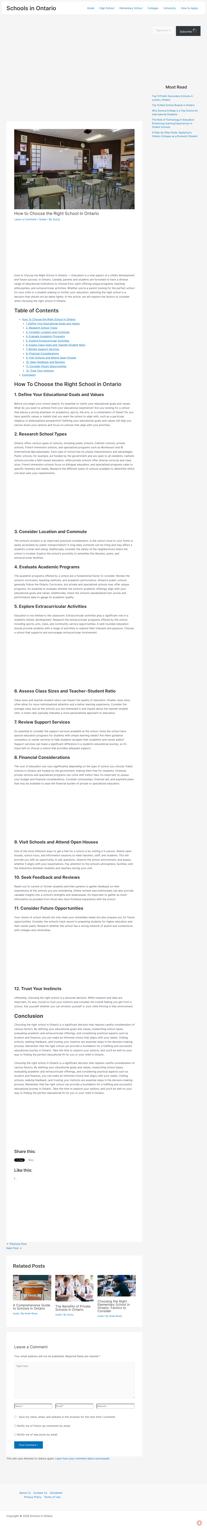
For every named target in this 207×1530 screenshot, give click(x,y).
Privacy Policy (32, 1497)
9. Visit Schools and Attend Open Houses (51, 357)
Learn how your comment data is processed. (82, 1458)
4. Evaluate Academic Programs (45, 336)
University (169, 8)
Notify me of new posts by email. (37, 1434)
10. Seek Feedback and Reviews (45, 362)
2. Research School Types (41, 327)
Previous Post (16, 1243)
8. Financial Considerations (42, 353)
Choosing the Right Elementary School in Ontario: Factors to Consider (114, 1306)
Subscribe (186, 31)
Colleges (153, 8)
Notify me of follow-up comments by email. (44, 1425)
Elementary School (131, 8)
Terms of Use (52, 1497)
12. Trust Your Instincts (40, 370)
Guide (90, 8)
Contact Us (40, 1492)
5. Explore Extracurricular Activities (47, 340)
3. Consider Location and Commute (48, 332)
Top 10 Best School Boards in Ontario (173, 105)
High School (106, 8)
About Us (25, 1492)
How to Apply (189, 8)
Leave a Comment (25, 219)
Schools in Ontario (31, 8)
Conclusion (29, 374)
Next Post (14, 1248)
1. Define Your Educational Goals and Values (53, 323)
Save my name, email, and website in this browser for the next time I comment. (67, 1416)
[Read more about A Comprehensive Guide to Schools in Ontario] (32, 1288)
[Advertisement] (74, 50)
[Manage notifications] (199, 1522)
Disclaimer (56, 1492)
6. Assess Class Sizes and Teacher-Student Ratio (55, 344)
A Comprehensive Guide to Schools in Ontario (31, 1306)
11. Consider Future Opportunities (46, 366)
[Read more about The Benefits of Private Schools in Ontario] (74, 1288)
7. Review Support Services (42, 349)
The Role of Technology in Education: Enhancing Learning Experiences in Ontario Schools (173, 123)
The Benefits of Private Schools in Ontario (73, 1308)
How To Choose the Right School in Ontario (49, 319)
